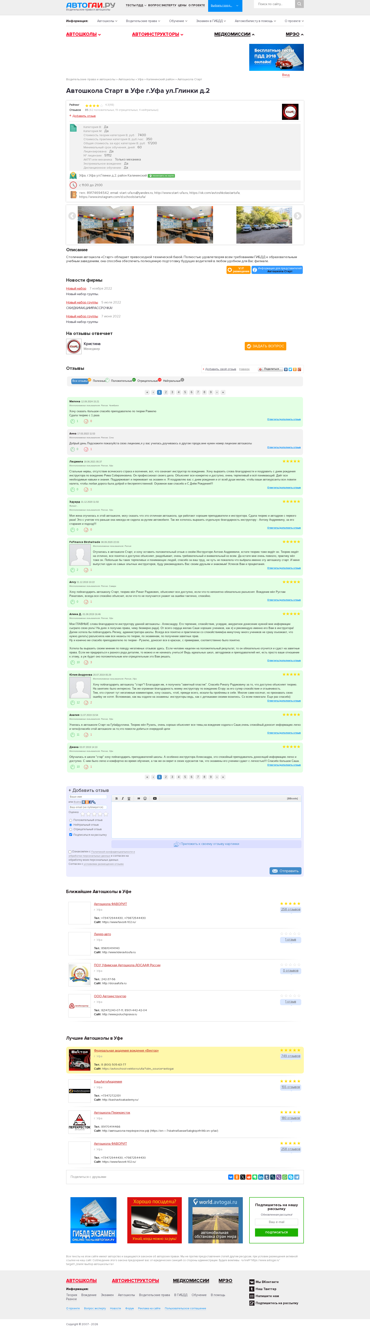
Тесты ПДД (134, 5)
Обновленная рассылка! (276, 1214)
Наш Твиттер (266, 1289)
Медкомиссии (232, 34)
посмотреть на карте (163, 175)
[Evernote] (254, 1177)
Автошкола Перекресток (112, 1112)
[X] (242, 1177)
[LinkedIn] (260, 1177)
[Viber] (278, 1177)
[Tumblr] (266, 1177)
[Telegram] (296, 1177)
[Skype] (290, 1177)
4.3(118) (109, 105)
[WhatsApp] (284, 1177)
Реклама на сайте (149, 1308)
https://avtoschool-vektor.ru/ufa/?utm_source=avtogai (138, 1068)
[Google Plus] (299, 369)
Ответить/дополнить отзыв (284, 419)
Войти (77, 802)
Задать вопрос (268, 346)
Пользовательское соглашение (185, 1308)
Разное (71, 1299)
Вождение (89, 1295)
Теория (71, 1295)
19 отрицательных (126, 110)
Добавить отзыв (84, 116)
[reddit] (248, 1177)
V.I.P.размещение (241, 270)
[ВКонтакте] (286, 369)
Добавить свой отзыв (220, 369)
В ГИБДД (180, 1295)
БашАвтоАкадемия (108, 1081)
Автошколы (105, 21)
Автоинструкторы (155, 34)
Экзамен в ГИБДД (209, 21)
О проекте (196, 5)
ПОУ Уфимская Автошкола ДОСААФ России (127, 965)
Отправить (289, 870)
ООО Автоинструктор (110, 996)
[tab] (80, 381)
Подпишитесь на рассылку (277, 1303)
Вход (286, 75)
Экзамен (107, 1295)
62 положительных (102, 110)
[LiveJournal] (272, 1177)
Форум (129, 1308)
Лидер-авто (102, 934)
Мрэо (225, 1280)
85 (86, 110)
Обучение (176, 21)
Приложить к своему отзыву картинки (209, 844)
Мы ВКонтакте (267, 1282)
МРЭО (293, 34)
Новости (115, 1308)
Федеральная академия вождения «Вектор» (126, 1050)
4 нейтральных (148, 110)
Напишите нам (267, 1296)
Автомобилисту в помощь (254, 21)
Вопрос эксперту (162, 5)
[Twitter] (290, 369)
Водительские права (141, 21)
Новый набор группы (82, 302)
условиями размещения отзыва (104, 864)
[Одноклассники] (295, 369)
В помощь (218, 1295)
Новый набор (76, 288)
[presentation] (80, 381)
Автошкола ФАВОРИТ (110, 904)
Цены (182, 5)
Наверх (244, 369)
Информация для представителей (280, 270)
